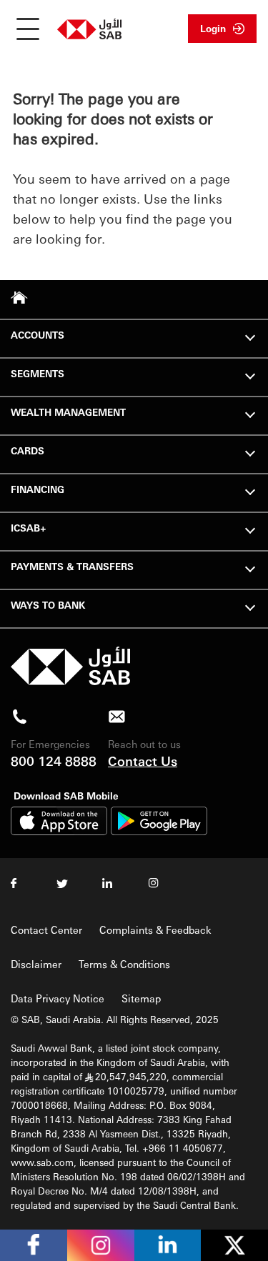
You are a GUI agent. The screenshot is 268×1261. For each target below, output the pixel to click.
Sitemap (141, 998)
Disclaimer (36, 963)
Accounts (37, 335)
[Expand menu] (250, 336)
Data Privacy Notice (57, 998)
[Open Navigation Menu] (28, 28)
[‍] (70, 681)
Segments (37, 373)
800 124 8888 (53, 760)
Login (213, 28)
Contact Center (46, 929)
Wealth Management (68, 412)
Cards (27, 450)
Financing (37, 489)
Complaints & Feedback (155, 929)
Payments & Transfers (72, 566)
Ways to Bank (48, 605)
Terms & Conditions (124, 963)
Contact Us (142, 760)
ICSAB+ (28, 528)
